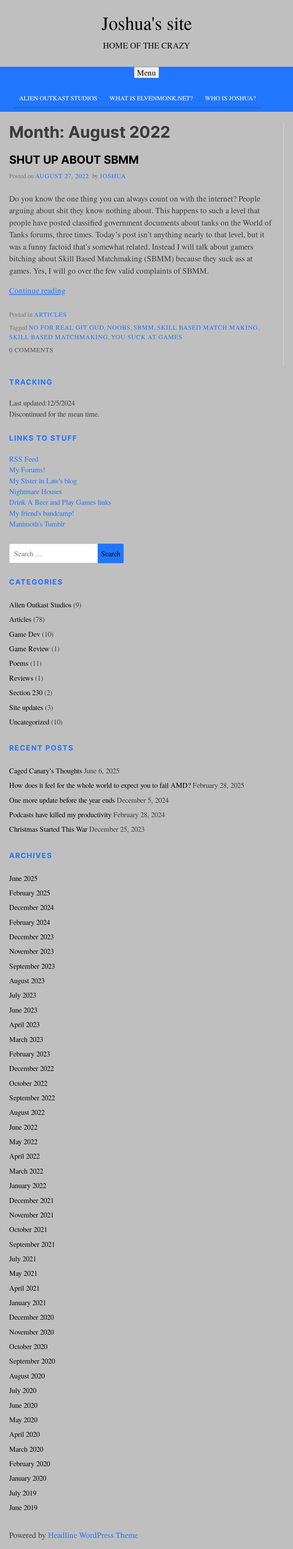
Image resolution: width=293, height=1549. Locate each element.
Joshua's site (146, 23)
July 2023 (22, 995)
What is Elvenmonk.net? (151, 97)
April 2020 (24, 1434)
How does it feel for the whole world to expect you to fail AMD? (100, 785)
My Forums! (27, 469)
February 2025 (29, 892)
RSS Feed (23, 459)
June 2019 (23, 1507)
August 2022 (27, 1112)
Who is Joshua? (230, 97)
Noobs (118, 327)
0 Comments (31, 349)
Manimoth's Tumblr (37, 523)
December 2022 (31, 1068)
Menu (146, 72)
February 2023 (29, 1053)
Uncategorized (29, 721)
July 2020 (22, 1390)
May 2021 (23, 1273)
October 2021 (28, 1229)
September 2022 (32, 1097)
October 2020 (28, 1346)
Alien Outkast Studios (58, 97)
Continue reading (37, 290)
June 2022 (23, 1127)
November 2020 (31, 1331)
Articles (50, 314)
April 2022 (24, 1156)
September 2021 (32, 1244)
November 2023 (31, 951)
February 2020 (29, 1463)
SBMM (144, 327)
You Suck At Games (146, 336)
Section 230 (25, 692)
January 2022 (27, 1185)
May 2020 (23, 1419)
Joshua (113, 175)
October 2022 (28, 1083)
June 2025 (23, 878)
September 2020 (32, 1360)
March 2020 (26, 1449)
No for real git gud (66, 327)
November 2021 (31, 1214)
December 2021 (31, 1200)
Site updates (26, 707)
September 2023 (32, 966)
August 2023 (27, 980)
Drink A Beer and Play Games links (60, 502)
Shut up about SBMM (74, 159)
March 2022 (26, 1170)
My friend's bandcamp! (41, 513)
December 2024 (31, 907)
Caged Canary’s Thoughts (45, 770)
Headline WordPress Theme (93, 1535)
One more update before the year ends (62, 800)
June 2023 (23, 1009)
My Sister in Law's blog (43, 480)
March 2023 (26, 1039)
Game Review (29, 648)
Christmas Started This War (48, 829)
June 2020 (23, 1405)
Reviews (21, 678)
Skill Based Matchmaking (58, 336)
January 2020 (27, 1478)
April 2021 (24, 1288)
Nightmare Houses (35, 491)
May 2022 (23, 1141)
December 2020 (31, 1317)
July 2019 (22, 1492)
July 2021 (22, 1258)
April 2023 (24, 1024)
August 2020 (27, 1375)
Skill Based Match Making (207, 327)
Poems (18, 663)
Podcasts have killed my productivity (60, 814)
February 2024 (29, 922)
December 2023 (31, 936)
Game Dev (24, 634)
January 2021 (27, 1302)
